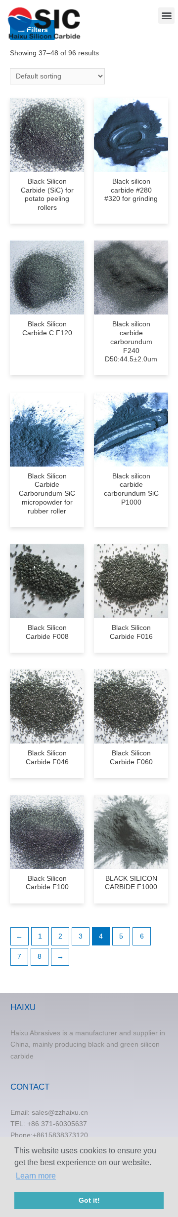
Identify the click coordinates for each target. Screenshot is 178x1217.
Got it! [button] (89, 1200)
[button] (166, 15)
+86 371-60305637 (57, 1124)
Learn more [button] (36, 1176)
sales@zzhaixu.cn (60, 1112)
